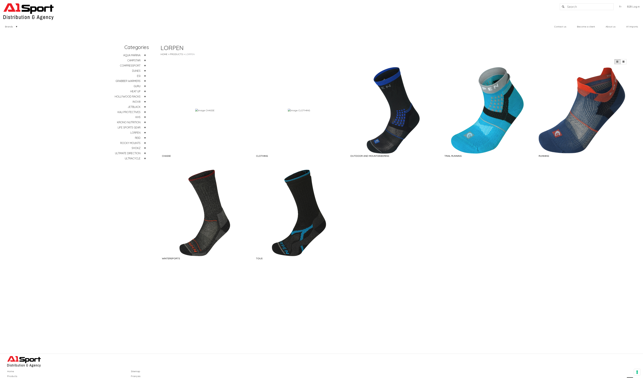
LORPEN (190, 54)
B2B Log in (633, 6)
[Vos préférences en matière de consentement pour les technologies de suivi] (637, 372)
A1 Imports (632, 26)
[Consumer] (617, 61)
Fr (620, 6)
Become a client (586, 26)
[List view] (623, 61)
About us (611, 26)
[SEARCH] (563, 7)
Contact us (560, 26)
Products (176, 54)
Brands (9, 26)
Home (164, 54)
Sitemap (135, 371)
